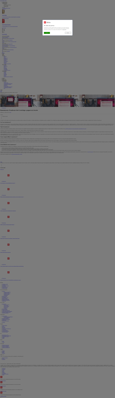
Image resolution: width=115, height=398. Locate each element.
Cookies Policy (64, 29)
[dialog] (57, 27)
